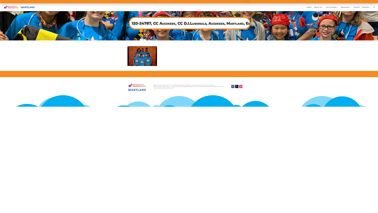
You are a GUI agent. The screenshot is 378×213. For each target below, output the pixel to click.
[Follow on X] (236, 86)
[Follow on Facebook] (232, 86)
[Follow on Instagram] (240, 86)
